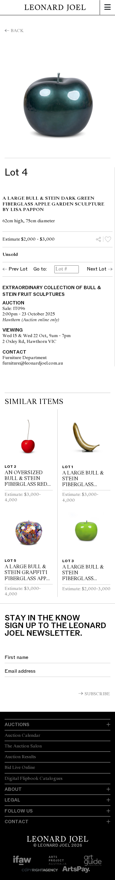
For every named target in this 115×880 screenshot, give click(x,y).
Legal (12, 800)
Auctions (17, 725)
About (13, 789)
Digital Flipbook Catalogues (34, 778)
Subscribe (97, 694)
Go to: (40, 269)
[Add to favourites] (108, 239)
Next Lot (96, 269)
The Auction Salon (23, 746)
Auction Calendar (22, 735)
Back (17, 31)
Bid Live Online (20, 767)
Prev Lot (18, 269)
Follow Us (19, 811)
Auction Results (20, 757)
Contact (17, 822)
